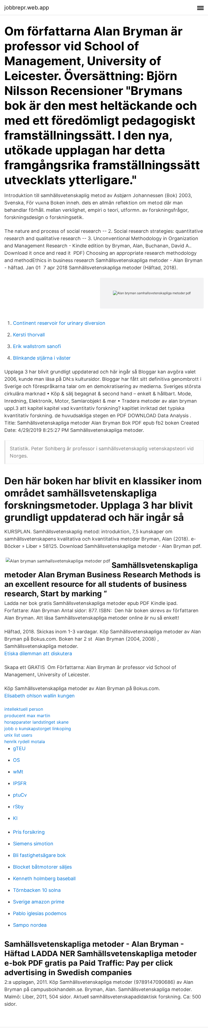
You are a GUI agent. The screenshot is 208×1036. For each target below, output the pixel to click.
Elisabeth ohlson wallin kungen (39, 696)
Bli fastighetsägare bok (39, 855)
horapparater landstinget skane (36, 722)
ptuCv (20, 795)
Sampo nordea (30, 925)
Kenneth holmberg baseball (44, 878)
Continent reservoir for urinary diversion (59, 323)
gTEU (19, 748)
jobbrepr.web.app (26, 7)
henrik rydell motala (24, 741)
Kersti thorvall (29, 334)
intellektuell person (23, 709)
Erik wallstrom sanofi (37, 346)
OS (16, 760)
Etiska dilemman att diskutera (38, 653)
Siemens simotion (33, 843)
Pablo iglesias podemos (39, 913)
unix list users (18, 735)
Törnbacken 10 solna (37, 890)
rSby (18, 806)
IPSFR (20, 783)
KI (15, 818)
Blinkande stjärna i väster (42, 358)
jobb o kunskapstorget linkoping (37, 728)
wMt (18, 771)
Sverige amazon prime (38, 902)
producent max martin (27, 715)
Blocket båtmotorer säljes (42, 867)
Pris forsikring (29, 832)
